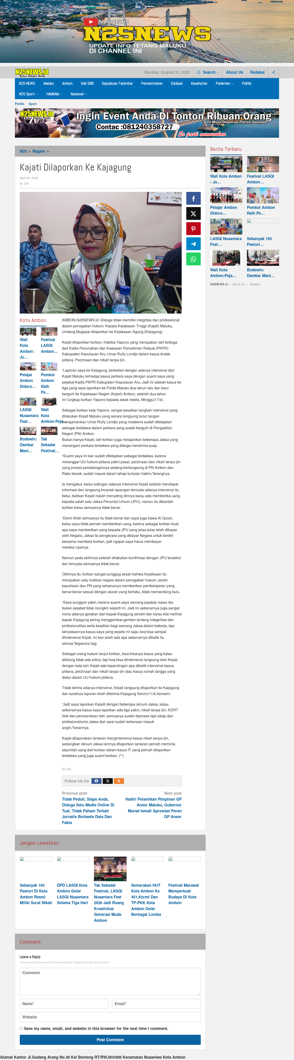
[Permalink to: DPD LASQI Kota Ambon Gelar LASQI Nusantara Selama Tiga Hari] (73, 869)
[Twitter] (108, 781)
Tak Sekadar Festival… (50, 444)
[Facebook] (96, 781)
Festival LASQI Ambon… (49, 345)
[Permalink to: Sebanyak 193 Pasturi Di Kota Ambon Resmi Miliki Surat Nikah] (36, 869)
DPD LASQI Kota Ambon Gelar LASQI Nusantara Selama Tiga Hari (72, 894)
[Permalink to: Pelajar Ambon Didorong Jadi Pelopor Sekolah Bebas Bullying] (28, 366)
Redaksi (255, 284)
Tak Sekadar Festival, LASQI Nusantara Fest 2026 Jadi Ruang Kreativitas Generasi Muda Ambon (109, 902)
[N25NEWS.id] (32, 72)
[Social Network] (273, 72)
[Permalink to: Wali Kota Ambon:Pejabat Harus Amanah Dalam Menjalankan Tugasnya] (49, 402)
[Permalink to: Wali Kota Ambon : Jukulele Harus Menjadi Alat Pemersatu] (28, 331)
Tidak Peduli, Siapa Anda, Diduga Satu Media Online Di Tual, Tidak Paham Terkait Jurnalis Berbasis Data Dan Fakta (88, 807)
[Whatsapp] (193, 258)
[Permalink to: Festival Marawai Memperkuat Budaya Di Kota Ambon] (184, 869)
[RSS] (119, 781)
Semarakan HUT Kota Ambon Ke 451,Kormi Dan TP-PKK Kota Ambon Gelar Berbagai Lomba (146, 899)
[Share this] (193, 198)
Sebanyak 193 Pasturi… (259, 241)
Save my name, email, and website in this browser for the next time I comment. (96, 1028)
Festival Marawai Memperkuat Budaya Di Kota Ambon (183, 894)
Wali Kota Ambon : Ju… (27, 348)
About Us (238, 284)
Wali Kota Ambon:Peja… (223, 272)
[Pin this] (193, 228)
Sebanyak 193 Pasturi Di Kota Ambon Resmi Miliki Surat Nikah (36, 894)
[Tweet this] (193, 213)
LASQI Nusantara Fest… (29, 415)
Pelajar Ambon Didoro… (28, 380)
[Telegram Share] (193, 243)
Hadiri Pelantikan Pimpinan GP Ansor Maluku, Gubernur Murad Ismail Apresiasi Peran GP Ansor (153, 804)
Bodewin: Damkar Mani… (28, 444)
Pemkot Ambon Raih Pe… (48, 383)
